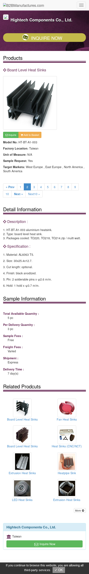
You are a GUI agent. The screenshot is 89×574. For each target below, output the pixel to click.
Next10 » (34, 194)
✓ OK (59, 570)
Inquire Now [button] (47, 544)
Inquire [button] (12, 135)
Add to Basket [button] (31, 135)
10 (7, 194)
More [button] (78, 510)
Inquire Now (46, 38)
